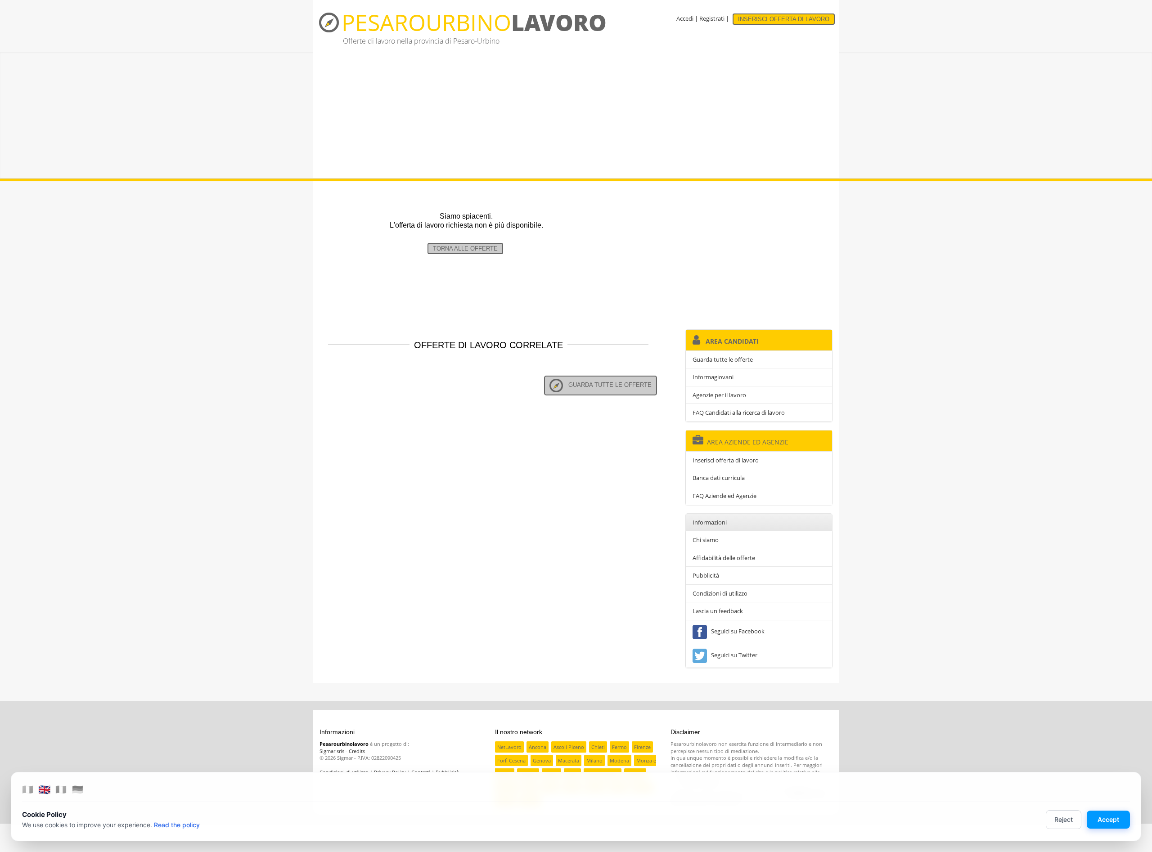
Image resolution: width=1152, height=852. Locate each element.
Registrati (711, 18)
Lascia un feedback (718, 611)
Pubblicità (706, 575)
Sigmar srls (332, 751)
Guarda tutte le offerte (607, 384)
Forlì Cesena (511, 760)
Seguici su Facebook (736, 631)
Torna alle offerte (465, 248)
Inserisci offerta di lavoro (726, 460)
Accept (1108, 819)
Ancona (537, 747)
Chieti (598, 747)
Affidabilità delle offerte (724, 558)
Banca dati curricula (719, 478)
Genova (542, 760)
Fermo (619, 747)
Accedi (684, 18)
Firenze (642, 747)
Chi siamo (706, 540)
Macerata (568, 760)
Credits (357, 751)
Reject (1063, 819)
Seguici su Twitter (732, 655)
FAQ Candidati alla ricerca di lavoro (739, 412)
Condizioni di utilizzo (720, 593)
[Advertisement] (576, 115)
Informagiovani (713, 377)
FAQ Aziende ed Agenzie (724, 496)
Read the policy (177, 825)
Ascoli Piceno (569, 747)
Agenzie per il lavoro (719, 395)
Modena (619, 760)
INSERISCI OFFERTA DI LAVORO (783, 19)
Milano (594, 760)
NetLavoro (509, 747)
